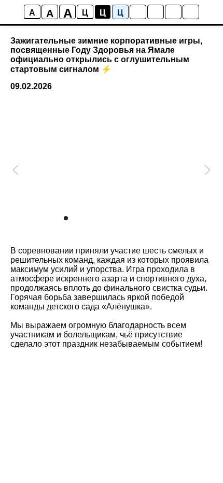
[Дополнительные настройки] (173, 12)
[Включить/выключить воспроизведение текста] (155, 12)
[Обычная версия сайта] (191, 12)
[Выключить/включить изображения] (138, 12)
